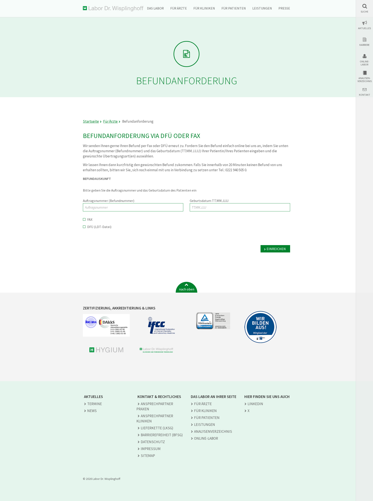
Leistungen (262, 8)
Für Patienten (233, 8)
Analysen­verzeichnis (213, 431)
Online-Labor (364, 63)
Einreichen (276, 249)
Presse (284, 8)
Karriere (364, 44)
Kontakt (364, 94)
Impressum (151, 448)
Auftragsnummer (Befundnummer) (108, 200)
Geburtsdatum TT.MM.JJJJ (209, 200)
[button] (364, 8)
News (92, 410)
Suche (364, 11)
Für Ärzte (178, 8)
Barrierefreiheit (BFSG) (162, 435)
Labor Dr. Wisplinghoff (113, 8)
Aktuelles (364, 28)
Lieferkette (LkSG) (157, 428)
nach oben (186, 289)
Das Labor (155, 8)
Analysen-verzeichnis (364, 80)
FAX (89, 219)
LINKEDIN (255, 403)
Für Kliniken (204, 8)
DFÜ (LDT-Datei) (99, 227)
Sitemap (148, 455)
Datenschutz (153, 441)
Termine (94, 403)
